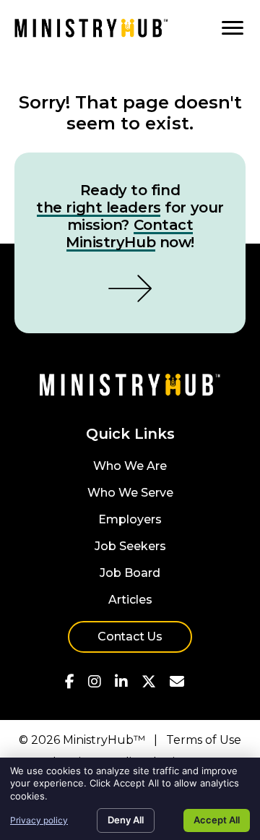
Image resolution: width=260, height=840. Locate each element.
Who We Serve (130, 493)
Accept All (217, 820)
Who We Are (130, 466)
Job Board (130, 573)
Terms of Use (203, 740)
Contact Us (130, 636)
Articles (130, 600)
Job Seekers (130, 547)
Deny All (126, 820)
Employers (130, 520)
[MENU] (232, 28)
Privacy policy (39, 820)
